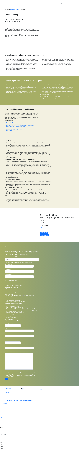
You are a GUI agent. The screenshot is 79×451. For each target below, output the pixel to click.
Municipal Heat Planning (11, 122)
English (55, 3)
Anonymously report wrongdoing (26, 400)
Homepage (12, 9)
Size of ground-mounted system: (11, 340)
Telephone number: (8, 274)
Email (42, 227)
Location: (6, 345)
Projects (56, 7)
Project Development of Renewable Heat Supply (15, 126)
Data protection (58, 398)
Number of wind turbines (9, 323)
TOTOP (1, 417)
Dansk (52, 3)
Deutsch (48, 3)
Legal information (51, 398)
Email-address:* (8, 269)
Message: (6, 351)
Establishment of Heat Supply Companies (14, 129)
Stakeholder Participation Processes (13, 127)
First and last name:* (8, 264)
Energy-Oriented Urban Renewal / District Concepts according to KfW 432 (20, 125)
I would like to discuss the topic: (11, 280)
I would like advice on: (9, 290)
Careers (52, 7)
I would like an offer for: (9, 319)
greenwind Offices (44, 232)
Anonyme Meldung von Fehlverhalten (12, 400)
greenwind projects (44, 235)
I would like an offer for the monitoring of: (12, 314)
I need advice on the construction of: (11, 287)
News (65, 7)
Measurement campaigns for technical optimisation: (14, 303)
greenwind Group (70, 7)
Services (60, 7)
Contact (48, 7)
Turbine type (7, 328)
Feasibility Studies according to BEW (13, 124)
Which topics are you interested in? (11, 256)
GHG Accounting (9, 130)
